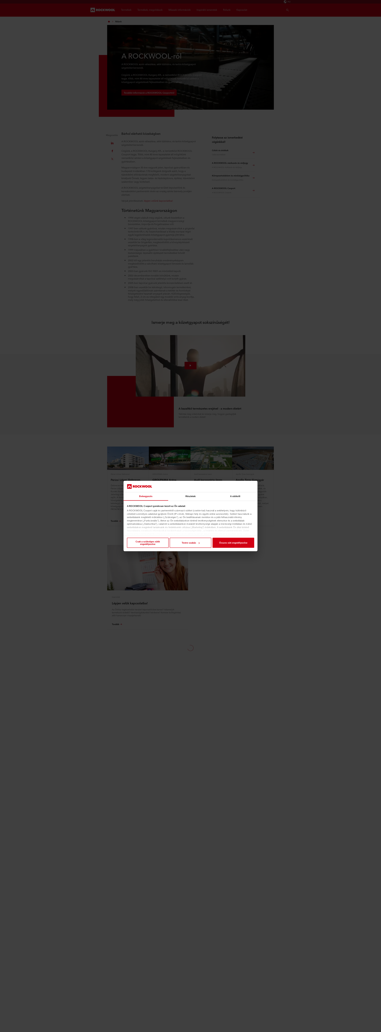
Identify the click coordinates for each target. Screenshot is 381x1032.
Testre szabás (189, 542)
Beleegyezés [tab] (145, 496)
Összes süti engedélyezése (233, 542)
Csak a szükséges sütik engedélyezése (148, 542)
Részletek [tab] (190, 496)
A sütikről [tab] (235, 496)
